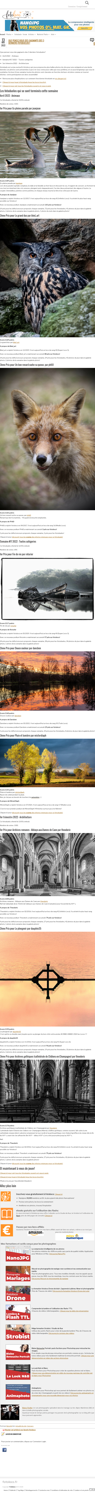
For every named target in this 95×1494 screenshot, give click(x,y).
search (86, 2)
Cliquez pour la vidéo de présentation (74, 1311)
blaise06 (9, 1426)
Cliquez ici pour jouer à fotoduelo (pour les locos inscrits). (24, 82)
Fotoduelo (18, 34)
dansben (17, 716)
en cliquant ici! (60, 78)
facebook (93, 1489)
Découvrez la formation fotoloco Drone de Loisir (71, 1291)
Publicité (13, 1490)
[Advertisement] (47, 1468)
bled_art (16, 342)
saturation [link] (35, 797)
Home (6, 1490)
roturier (13, 626)
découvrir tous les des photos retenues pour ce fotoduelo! (37, 537)
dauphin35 (17, 1031)
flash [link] (18, 1216)
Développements (31, 1490)
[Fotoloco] (18, 14)
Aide (52, 34)
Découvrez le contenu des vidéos (61, 1333)
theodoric (44, 901)
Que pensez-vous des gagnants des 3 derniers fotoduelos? (26, 41)
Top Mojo (20, 1490)
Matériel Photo (42, 34)
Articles (30, 34)
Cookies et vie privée (81, 1490)
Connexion (71, 6)
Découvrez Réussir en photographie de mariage (50, 1279)
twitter (90, 1489)
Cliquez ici (58, 1194)
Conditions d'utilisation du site (62, 1490)
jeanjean (19, 183)
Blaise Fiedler (27, 1408)
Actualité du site (21, 1426)
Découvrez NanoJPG (57, 1254)
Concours (30, 1426)
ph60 (29, 515)
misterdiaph (19, 792)
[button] (4, 1450)
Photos (8, 34)
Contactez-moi (44, 1490)
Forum (25, 34)
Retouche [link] (40, 1348)
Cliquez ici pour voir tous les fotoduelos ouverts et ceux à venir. (26, 86)
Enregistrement (82, 6)
